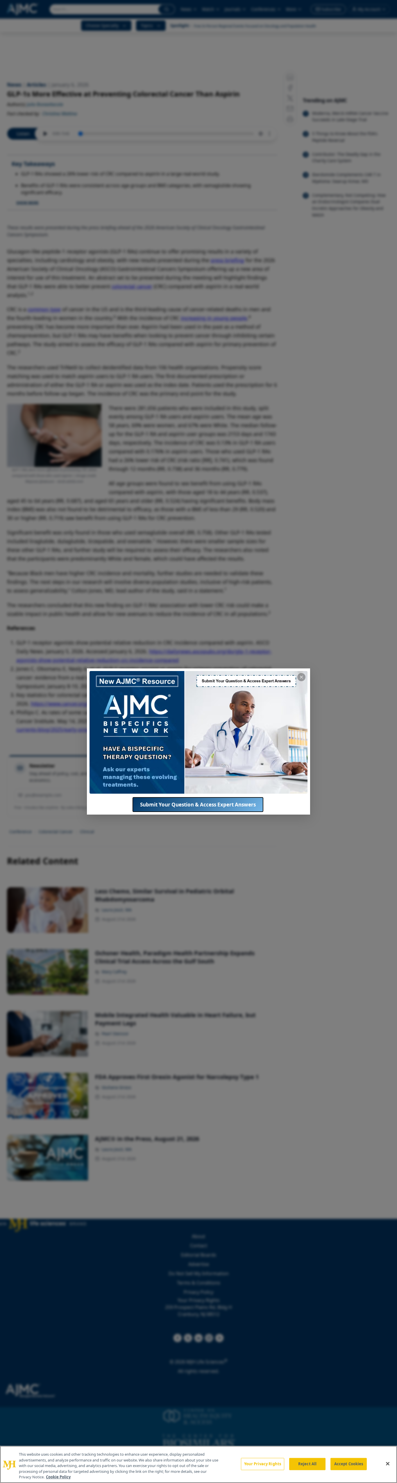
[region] (198, 1464)
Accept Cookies (348, 1463)
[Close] (387, 1463)
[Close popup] (301, 677)
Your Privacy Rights (262, 1463)
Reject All (307, 1463)
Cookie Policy (58, 1477)
